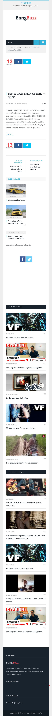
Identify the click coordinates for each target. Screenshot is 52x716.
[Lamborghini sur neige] (16, 190)
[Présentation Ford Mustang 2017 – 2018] (16, 211)
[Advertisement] (29, 33)
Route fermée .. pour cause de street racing (16, 237)
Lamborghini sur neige (16, 200)
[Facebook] (18, 61)
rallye (9, 134)
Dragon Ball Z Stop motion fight (16, 169)
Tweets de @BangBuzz (14, 703)
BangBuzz (12, 104)
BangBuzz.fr (14, 713)
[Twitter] (27, 61)
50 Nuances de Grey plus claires (25, 5)
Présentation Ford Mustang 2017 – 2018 (15, 222)
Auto (44, 104)
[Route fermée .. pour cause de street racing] (16, 231)
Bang (26, 18)
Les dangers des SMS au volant (35, 167)
